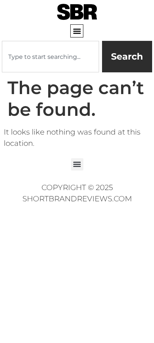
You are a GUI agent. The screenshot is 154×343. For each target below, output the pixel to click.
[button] (76, 30)
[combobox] (50, 56)
